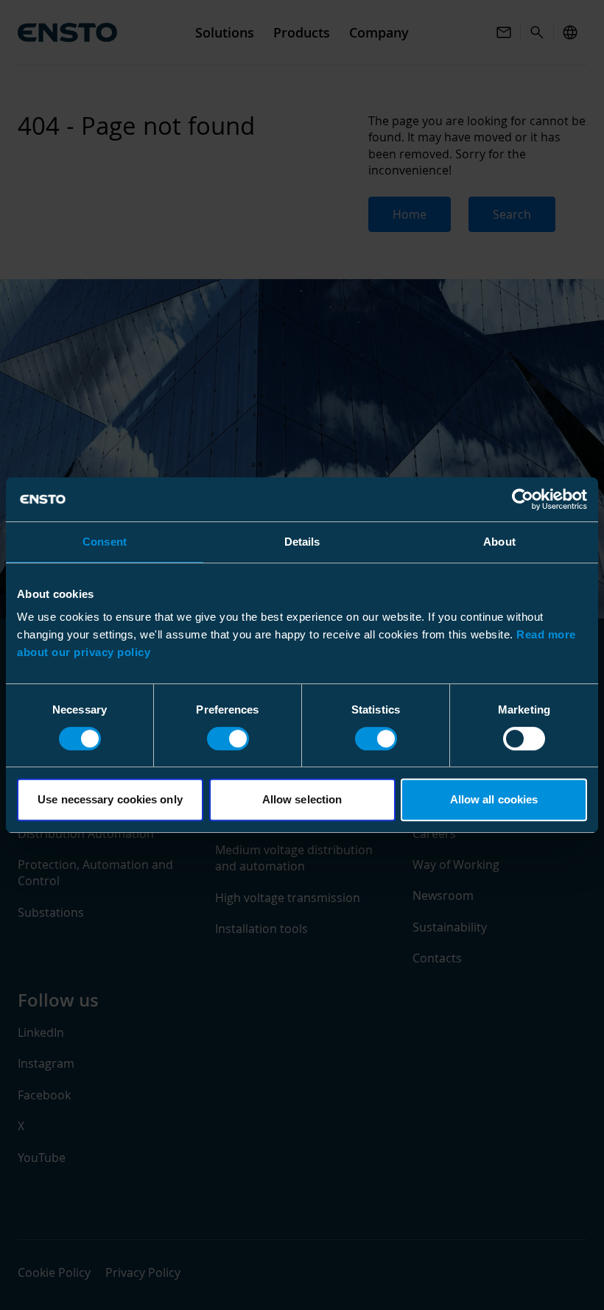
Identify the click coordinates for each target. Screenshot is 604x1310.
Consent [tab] (104, 541)
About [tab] (499, 541)
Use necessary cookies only (110, 799)
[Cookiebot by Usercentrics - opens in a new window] (522, 499)
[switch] (228, 738)
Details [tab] (302, 541)
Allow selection (302, 799)
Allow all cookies (494, 799)
